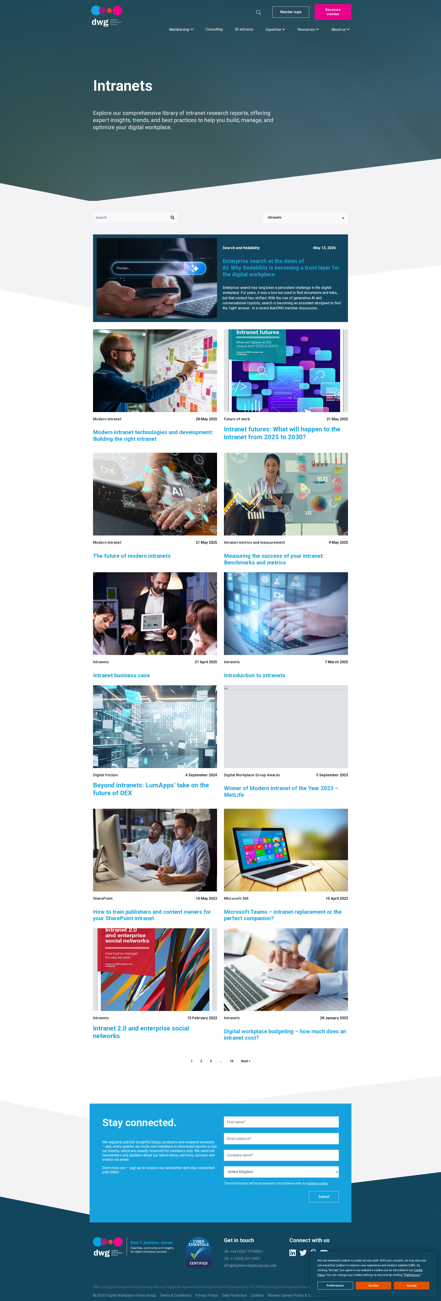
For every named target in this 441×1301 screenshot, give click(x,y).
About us (339, 29)
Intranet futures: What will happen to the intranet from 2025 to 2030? (282, 433)
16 (231, 1061)
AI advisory (244, 29)
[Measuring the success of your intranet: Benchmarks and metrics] (286, 494)
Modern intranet (107, 419)
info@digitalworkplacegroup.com (250, 1265)
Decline (373, 1285)
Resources (306, 29)
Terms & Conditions (176, 1295)
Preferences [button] (412, 1275)
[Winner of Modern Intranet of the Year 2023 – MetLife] (286, 726)
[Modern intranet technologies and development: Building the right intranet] (155, 370)
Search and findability (241, 248)
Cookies (257, 1295)
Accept (411, 1285)
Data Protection (234, 1295)
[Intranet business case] (155, 613)
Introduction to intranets (254, 675)
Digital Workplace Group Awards (252, 775)
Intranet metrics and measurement (254, 542)
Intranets (275, 217)
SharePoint (103, 898)
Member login (291, 12)
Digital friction (105, 775)
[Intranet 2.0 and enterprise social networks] (155, 969)
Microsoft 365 (236, 898)
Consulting (214, 29)
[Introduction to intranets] (286, 613)
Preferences (335, 1285)
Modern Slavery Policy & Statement (296, 1295)
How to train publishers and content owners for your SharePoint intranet (152, 915)
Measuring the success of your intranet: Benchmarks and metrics (274, 559)
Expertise (274, 29)
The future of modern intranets (132, 556)
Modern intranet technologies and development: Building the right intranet (153, 435)
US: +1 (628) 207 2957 (242, 1258)
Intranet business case (122, 675)
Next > (246, 1061)
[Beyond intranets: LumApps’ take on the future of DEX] (155, 726)
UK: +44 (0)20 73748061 (243, 1251)
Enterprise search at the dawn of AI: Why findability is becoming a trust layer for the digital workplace (281, 268)
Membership (179, 29)
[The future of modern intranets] (155, 494)
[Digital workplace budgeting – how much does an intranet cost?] (286, 969)
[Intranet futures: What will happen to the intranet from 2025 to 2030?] (286, 370)
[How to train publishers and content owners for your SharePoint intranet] (155, 850)
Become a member (333, 12)
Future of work (237, 419)
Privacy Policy (206, 1295)
